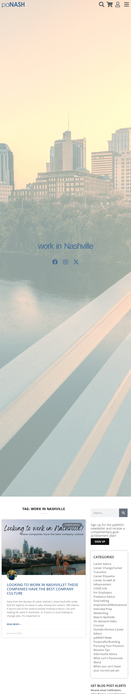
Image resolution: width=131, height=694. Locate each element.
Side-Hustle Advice (105, 654)
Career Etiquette (104, 576)
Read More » (14, 624)
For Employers (102, 592)
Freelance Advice (104, 597)
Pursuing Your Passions (108, 646)
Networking (100, 613)
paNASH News (102, 638)
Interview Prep (102, 609)
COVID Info (100, 588)
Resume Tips (101, 650)
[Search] (123, 513)
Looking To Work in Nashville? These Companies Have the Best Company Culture (42, 589)
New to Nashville (104, 617)
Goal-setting (101, 601)
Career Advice (102, 564)
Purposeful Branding (106, 642)
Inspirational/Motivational (110, 605)
